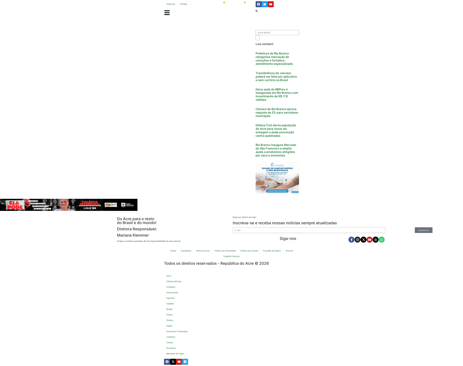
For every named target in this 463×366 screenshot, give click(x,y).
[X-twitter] (364, 240)
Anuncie (289, 251)
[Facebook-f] (351, 240)
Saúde (169, 326)
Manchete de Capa (175, 353)
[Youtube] (370, 240)
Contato (183, 4)
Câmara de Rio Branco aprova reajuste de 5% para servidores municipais (277, 112)
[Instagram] (357, 240)
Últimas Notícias (173, 281)
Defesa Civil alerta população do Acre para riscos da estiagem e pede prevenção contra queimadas (276, 130)
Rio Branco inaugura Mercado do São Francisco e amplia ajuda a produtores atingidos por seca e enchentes (276, 150)
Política (169, 320)
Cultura (169, 342)
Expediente (186, 251)
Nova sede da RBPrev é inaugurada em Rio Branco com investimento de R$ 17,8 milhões (277, 95)
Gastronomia (172, 292)
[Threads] (376, 240)
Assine (173, 251)
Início (168, 276)
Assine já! (170, 4)
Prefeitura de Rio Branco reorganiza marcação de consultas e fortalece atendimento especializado (274, 59)
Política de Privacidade (225, 251)
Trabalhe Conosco (231, 256)
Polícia (169, 314)
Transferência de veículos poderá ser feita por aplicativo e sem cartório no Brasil (276, 76)
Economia (170, 348)
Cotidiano (170, 287)
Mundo (169, 309)
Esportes (170, 298)
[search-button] (257, 11)
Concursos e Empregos (177, 331)
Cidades (170, 303)
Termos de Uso (203, 251)
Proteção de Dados (272, 251)
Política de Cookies (249, 251)
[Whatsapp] (382, 240)
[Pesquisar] (258, 37)
